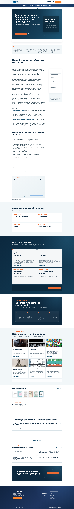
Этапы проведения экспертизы (55, 85)
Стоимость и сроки (53, 87)
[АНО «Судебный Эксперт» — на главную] (17, 2)
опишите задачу (45, 380)
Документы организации (29, 191)
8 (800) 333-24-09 (50, 1)
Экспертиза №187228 (17, 349)
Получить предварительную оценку (54, 287)
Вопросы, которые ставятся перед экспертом (55, 81)
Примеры (38, 41)
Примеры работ (31, 5)
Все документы (59, 388)
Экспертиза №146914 (51, 350)
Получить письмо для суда (17, 265)
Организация (37, 5)
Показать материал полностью (28, 171)
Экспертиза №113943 (51, 369)
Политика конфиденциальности (53, 507)
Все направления (59, 447)
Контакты (49, 5)
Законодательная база (44, 493)
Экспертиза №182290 (34, 349)
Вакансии (36, 497)
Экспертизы (25, 5)
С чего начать (21, 41)
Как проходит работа (32, 41)
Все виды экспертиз (30, 490)
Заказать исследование (42, 265)
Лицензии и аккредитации (37, 492)
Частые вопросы (53, 90)
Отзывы (36, 496)
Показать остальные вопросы (37, 440)
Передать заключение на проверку (18, 282)
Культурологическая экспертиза (46, 8)
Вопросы (42, 41)
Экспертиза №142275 (17, 369)
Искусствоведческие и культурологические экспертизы (30, 8)
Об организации (37, 490)
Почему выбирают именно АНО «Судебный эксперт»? (55, 83)
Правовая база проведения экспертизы (55, 77)
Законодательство (44, 5)
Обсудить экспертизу (17, 497)
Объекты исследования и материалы (54, 74)
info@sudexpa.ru (52, 493)
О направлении (15, 41)
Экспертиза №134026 (34, 369)
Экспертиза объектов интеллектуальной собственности (23, 119)
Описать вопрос (41, 282)
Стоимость (25, 41)
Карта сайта (44, 495)
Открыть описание (16, 356)
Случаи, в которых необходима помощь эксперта (55, 72)
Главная (13, 8)
